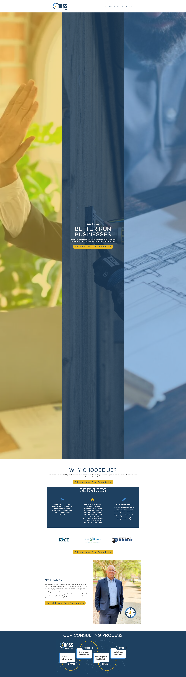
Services (116, 6)
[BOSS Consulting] (60, 7)
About (110, 6)
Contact (131, 6)
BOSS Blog (124, 6)
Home (105, 6)
